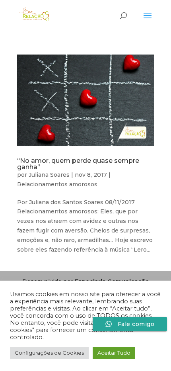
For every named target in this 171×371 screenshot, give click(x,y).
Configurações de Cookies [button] (49, 353)
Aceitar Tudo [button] (113, 353)
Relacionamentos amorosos (57, 184)
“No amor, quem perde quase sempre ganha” (78, 164)
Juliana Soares (49, 174)
